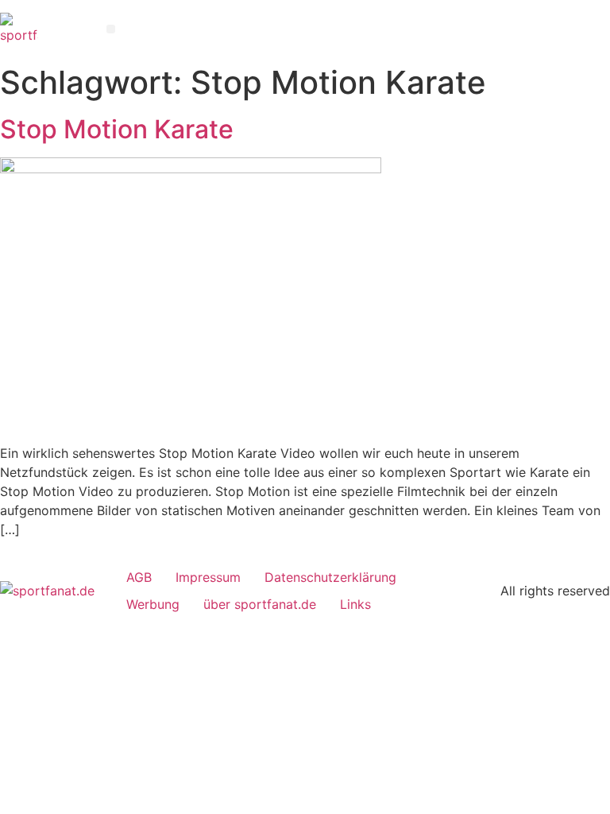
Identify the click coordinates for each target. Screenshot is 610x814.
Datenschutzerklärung (330, 577)
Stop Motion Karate (117, 129)
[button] (110, 29)
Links (355, 604)
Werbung (153, 604)
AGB (139, 577)
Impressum (208, 577)
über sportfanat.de (259, 604)
